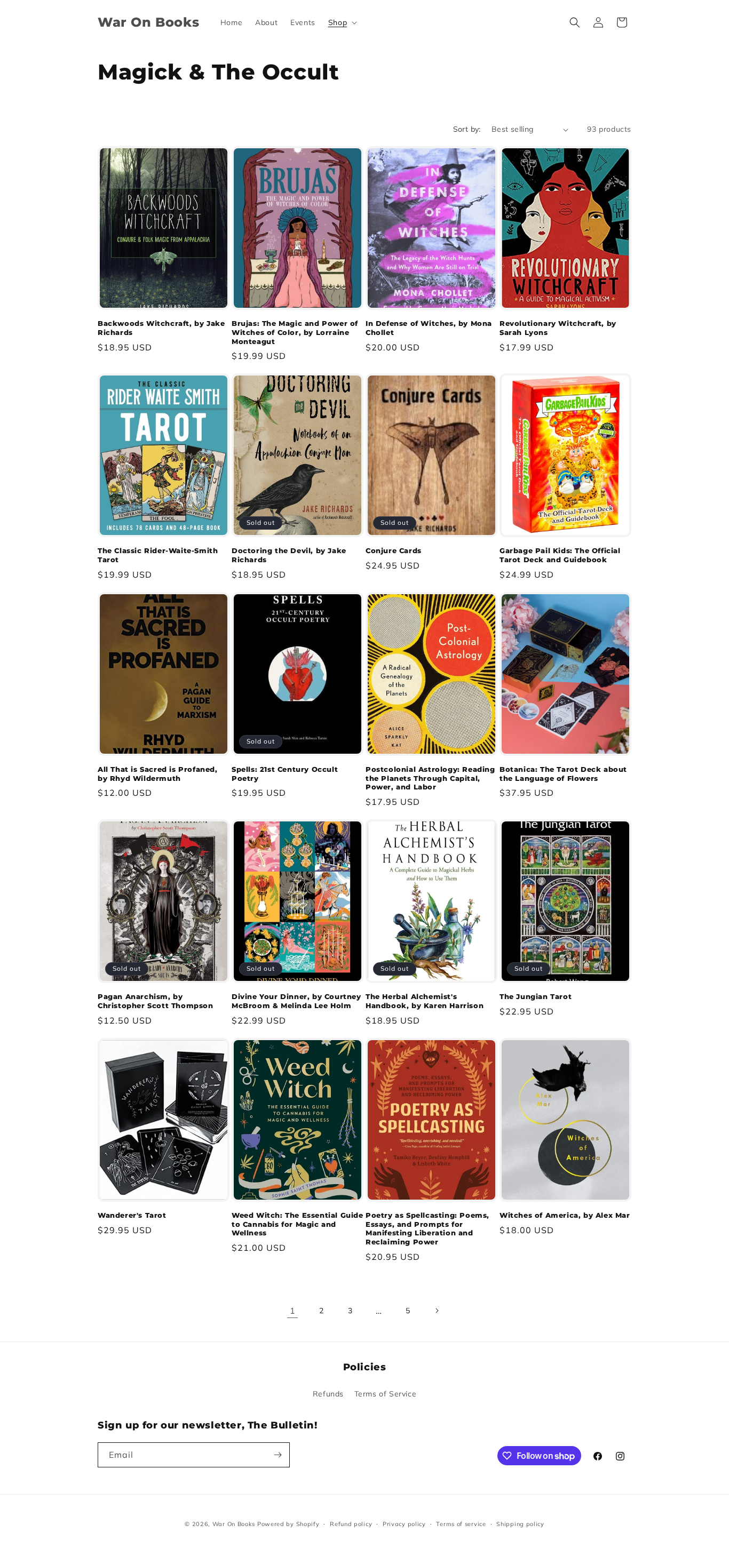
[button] (341, 22)
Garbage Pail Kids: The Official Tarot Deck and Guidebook (560, 555)
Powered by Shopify (288, 1524)
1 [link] (293, 1310)
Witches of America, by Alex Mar (565, 1215)
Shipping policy (520, 1524)
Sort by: (467, 129)
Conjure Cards (394, 550)
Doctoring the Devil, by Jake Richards (289, 555)
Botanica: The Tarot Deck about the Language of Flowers (563, 774)
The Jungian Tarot (536, 996)
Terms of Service (385, 1394)
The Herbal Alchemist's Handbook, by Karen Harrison (425, 1001)
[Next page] (436, 1310)
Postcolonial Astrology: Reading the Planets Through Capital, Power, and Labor (430, 778)
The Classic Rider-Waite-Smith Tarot (158, 555)
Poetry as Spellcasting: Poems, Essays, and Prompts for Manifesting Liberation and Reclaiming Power (427, 1229)
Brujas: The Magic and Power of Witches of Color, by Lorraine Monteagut (295, 332)
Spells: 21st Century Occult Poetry (285, 774)
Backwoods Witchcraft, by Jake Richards (161, 328)
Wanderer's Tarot (132, 1215)
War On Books (233, 1524)
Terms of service (461, 1524)
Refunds (328, 1394)
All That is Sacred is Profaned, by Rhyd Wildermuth (158, 774)
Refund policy (351, 1524)
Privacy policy (404, 1524)
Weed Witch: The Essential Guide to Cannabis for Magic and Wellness (297, 1224)
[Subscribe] (277, 1454)
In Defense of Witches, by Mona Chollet (429, 328)
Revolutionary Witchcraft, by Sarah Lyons (558, 328)
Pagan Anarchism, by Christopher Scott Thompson (155, 1001)
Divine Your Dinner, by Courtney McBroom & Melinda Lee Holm (296, 1001)
